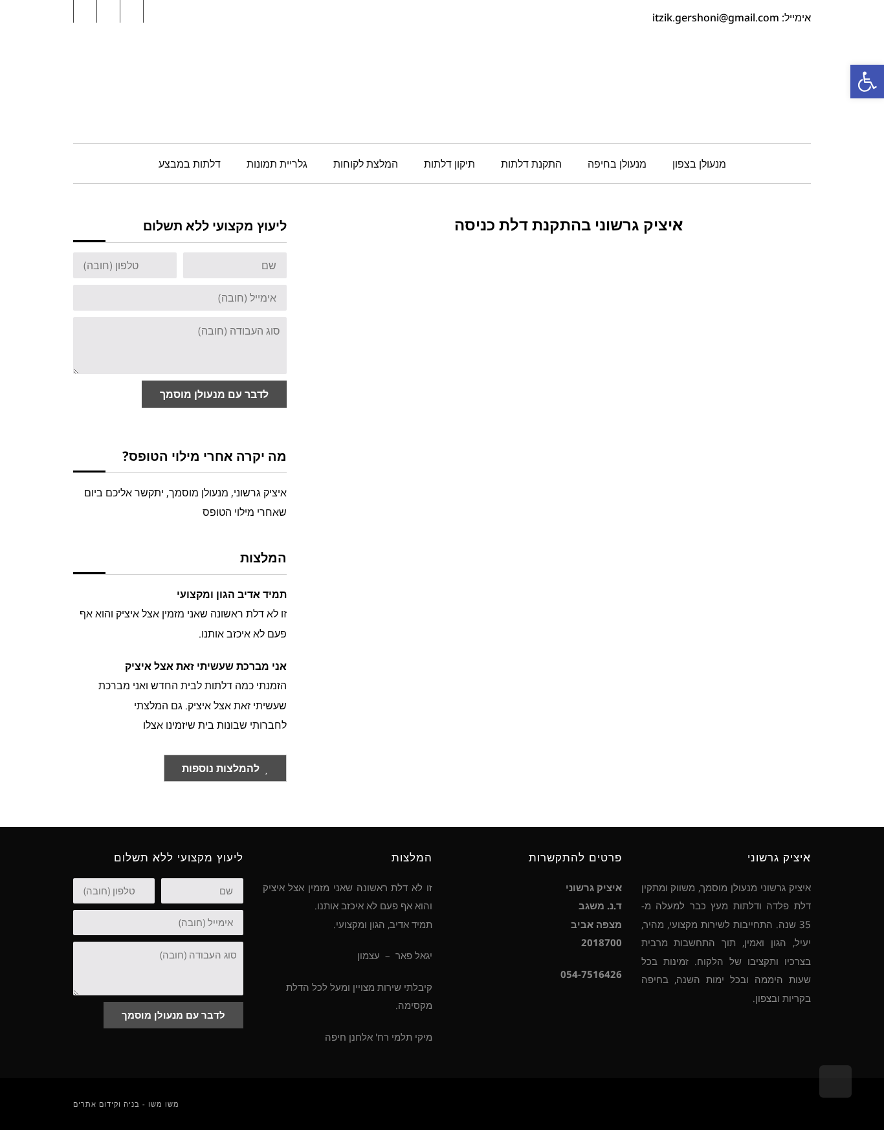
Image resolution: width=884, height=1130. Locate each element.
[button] (867, 81)
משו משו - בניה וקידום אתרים (126, 1104)
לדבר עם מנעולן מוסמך (214, 394)
